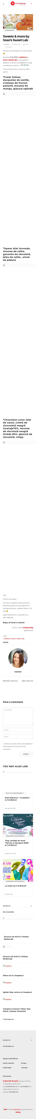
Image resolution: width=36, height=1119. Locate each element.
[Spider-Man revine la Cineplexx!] (18, 985)
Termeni (24, 1068)
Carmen (7, 44)
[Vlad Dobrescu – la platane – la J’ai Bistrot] (18, 782)
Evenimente (9, 30)
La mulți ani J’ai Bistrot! (15, 886)
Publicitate (7, 1068)
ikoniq (18, 1112)
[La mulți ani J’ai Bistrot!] (18, 870)
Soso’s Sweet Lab (10, 60)
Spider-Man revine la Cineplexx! (17, 992)
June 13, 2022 (9, 894)
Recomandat (19, 793)
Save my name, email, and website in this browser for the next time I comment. (18, 746)
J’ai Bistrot (22, 57)
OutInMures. (16, 1109)
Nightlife (9, 793)
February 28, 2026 (10, 808)
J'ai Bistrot (7, 639)
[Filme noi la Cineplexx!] (18, 969)
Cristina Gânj (27, 628)
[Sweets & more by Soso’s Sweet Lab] (18, 658)
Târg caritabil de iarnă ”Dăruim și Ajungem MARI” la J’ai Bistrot (17, 843)
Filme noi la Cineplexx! (13, 976)
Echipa (23, 1063)
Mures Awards (8, 1063)
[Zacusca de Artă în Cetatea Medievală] (18, 925)
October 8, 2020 (16, 44)
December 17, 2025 (10, 853)
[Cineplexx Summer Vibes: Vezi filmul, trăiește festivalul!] (18, 1002)
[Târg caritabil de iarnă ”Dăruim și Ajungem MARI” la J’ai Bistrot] (18, 825)
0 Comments (9, 47)
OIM (5, 1109)
